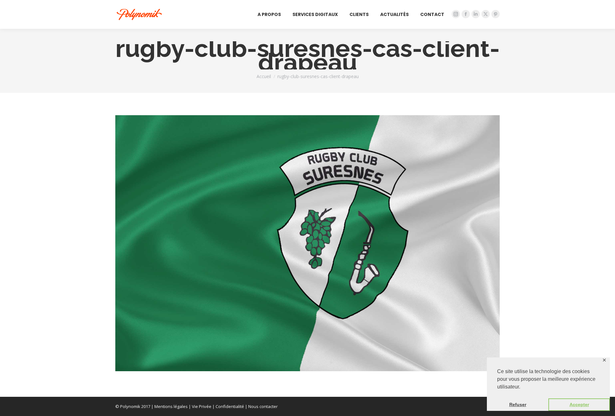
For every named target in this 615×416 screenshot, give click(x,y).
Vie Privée (201, 406)
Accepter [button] (579, 404)
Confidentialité (230, 406)
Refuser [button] (517, 404)
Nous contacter (263, 406)
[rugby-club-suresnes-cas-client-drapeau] (307, 243)
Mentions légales (171, 406)
